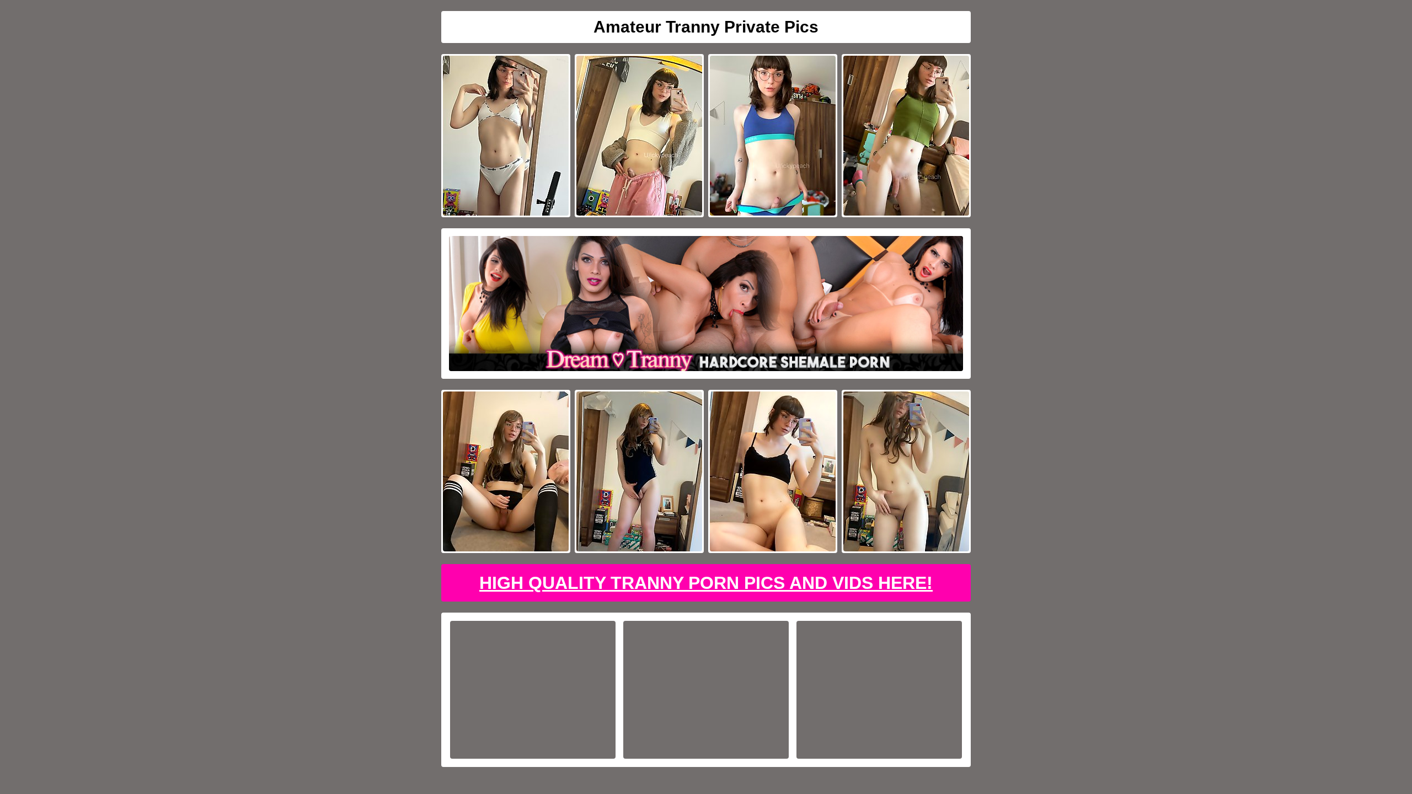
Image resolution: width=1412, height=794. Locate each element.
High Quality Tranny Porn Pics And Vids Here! (706, 583)
